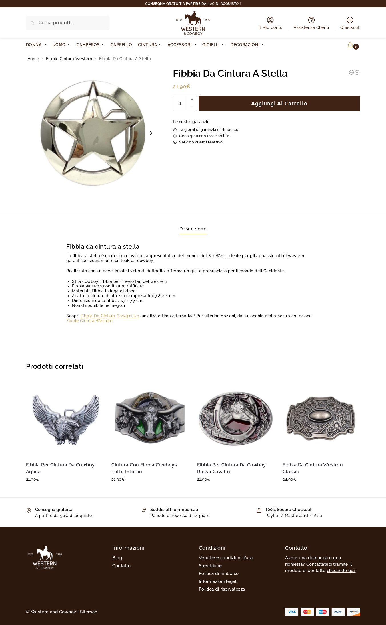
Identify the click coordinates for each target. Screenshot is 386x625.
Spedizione (210, 565)
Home (33, 58)
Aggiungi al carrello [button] (64, 491)
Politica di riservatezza (222, 589)
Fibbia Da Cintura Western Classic (313, 468)
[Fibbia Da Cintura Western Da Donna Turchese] (351, 72)
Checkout (349, 27)
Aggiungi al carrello (279, 103)
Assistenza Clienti (311, 27)
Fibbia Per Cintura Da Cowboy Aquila (60, 468)
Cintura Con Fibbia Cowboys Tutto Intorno (144, 468)
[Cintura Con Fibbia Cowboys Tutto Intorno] (150, 418)
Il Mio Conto (270, 27)
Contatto (121, 565)
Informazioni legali (218, 581)
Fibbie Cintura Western (69, 58)
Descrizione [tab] (193, 229)
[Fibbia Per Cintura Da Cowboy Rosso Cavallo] (235, 418)
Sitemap (88, 611)
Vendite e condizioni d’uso (226, 557)
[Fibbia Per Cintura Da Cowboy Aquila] (64, 418)
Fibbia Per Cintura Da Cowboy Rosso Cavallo (231, 468)
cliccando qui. (341, 570)
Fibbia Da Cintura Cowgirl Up (110, 316)
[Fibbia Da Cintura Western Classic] (321, 418)
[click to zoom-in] (93, 133)
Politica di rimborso (219, 573)
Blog (117, 557)
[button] (347, 44)
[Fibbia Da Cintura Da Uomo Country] (357, 72)
